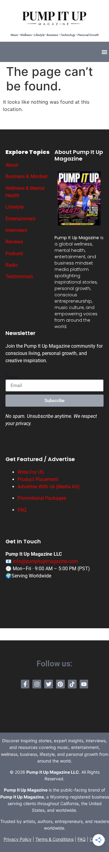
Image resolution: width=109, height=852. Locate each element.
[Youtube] (84, 684)
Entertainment (20, 219)
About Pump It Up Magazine (78, 155)
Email (11, 377)
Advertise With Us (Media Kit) (49, 486)
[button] (104, 52)
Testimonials (19, 276)
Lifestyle (14, 207)
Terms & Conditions (54, 839)
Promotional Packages (42, 498)
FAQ (22, 510)
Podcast (14, 253)
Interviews (16, 230)
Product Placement (38, 479)
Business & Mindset (26, 176)
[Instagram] (36, 684)
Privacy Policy (17, 839)
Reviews (14, 242)
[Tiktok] (72, 684)
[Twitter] (48, 684)
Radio (11, 265)
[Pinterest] (60, 684)
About (11, 165)
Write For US (31, 472)
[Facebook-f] (25, 684)
